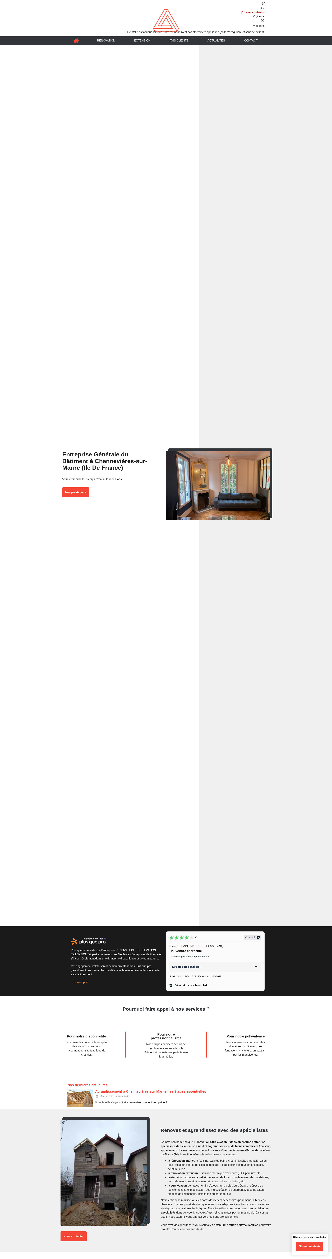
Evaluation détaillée (186, 966)
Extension (142, 40)
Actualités (216, 40)
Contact (251, 40)
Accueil (76, 40)
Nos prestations (75, 492)
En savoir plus (79, 982)
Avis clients (179, 40)
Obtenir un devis (309, 1246)
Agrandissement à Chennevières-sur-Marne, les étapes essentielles (150, 1091)
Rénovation (106, 40)
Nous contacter (73, 1236)
